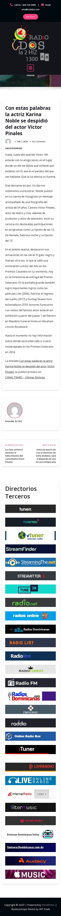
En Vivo (30, 16)
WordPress (48, 904)
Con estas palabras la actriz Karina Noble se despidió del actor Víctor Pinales (28, 121)
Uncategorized (13, 148)
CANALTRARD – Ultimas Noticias (25, 377)
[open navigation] (30, 67)
